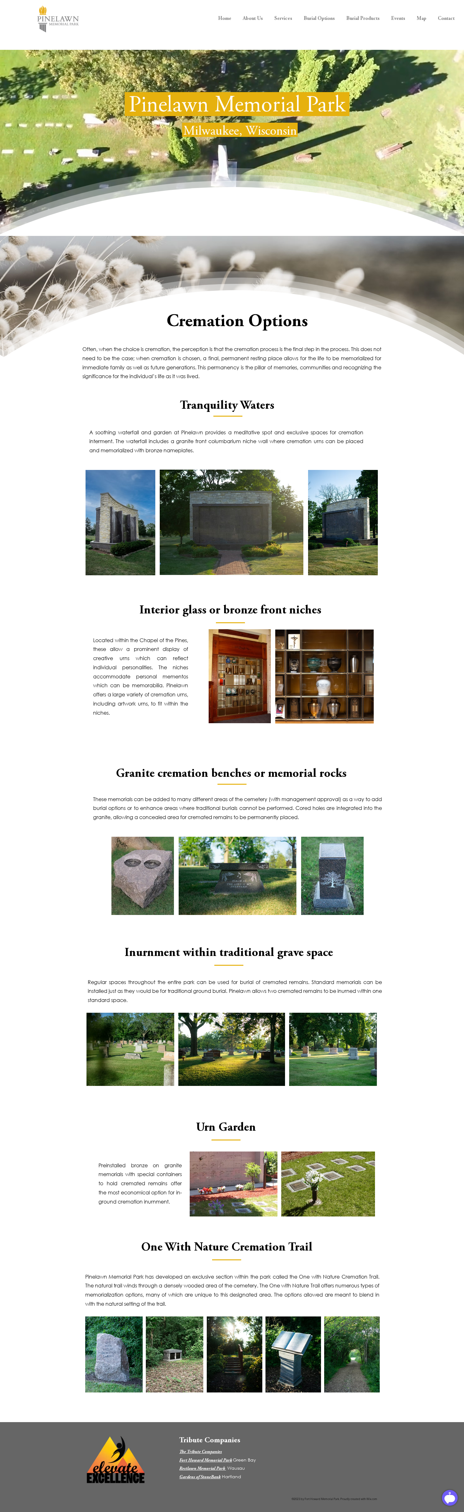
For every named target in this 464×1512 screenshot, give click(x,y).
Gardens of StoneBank (200, 1477)
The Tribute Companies (200, 1452)
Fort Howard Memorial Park (205, 1460)
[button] (253, 15)
